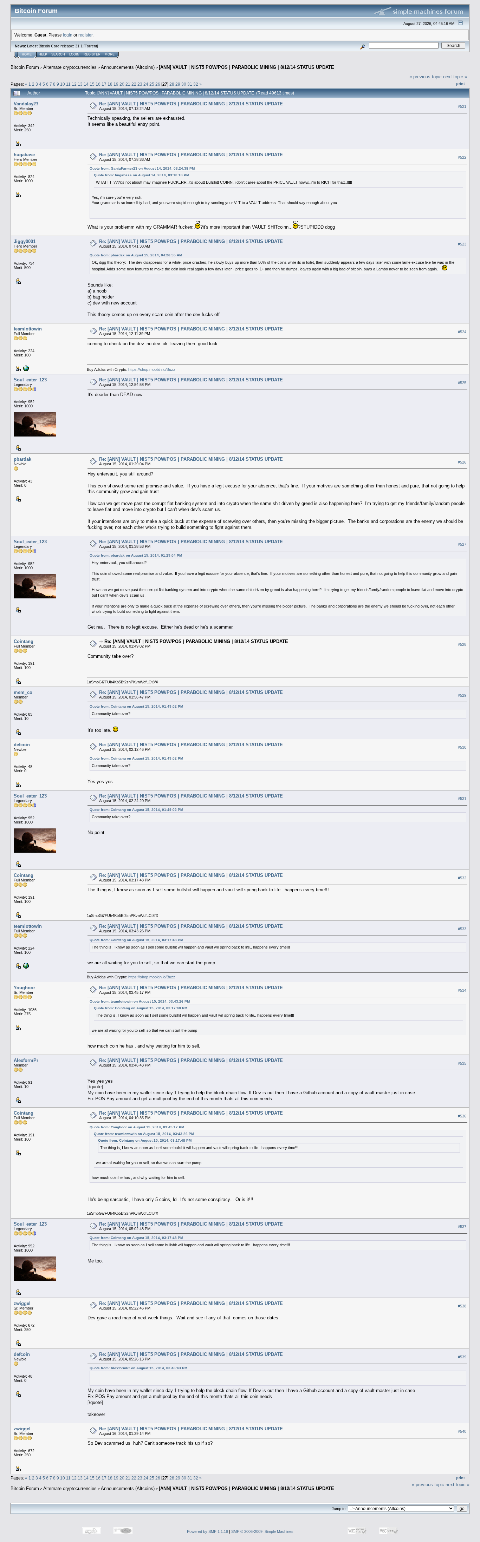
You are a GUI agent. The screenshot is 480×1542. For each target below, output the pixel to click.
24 (145, 84)
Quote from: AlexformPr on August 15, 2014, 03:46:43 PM (138, 1368)
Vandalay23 (26, 103)
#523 (462, 244)
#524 (462, 332)
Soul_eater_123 (30, 379)
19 (115, 84)
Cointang (23, 641)
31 (189, 84)
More (110, 54)
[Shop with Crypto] (25, 368)
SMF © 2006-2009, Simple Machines (262, 1531)
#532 (462, 878)
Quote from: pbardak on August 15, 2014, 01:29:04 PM (136, 555)
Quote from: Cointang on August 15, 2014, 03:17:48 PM (136, 940)
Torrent (91, 46)
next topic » (455, 76)
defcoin (22, 744)
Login (74, 54)
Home (27, 54)
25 (151, 84)
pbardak (22, 459)
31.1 (79, 46)
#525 (462, 383)
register (85, 35)
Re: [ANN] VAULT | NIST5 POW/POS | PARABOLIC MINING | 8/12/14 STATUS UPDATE (191, 103)
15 (92, 84)
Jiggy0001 (24, 241)
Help (43, 54)
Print (460, 83)
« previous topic (425, 76)
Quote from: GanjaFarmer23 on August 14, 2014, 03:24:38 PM (142, 168)
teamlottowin (28, 329)
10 (62, 84)
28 (171, 84)
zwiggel (22, 1303)
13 (80, 84)
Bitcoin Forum (25, 67)
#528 (462, 644)
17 (104, 84)
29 (177, 84)
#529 (462, 695)
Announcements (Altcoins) (128, 67)
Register (92, 54)
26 (157, 84)
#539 (462, 1357)
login (67, 35)
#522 (462, 157)
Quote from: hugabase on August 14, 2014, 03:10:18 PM (141, 175)
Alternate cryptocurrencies (70, 67)
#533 (462, 929)
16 (98, 84)
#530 (462, 747)
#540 (462, 1431)
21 (127, 84)
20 (121, 84)
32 (195, 84)
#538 (462, 1306)
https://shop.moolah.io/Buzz (151, 369)
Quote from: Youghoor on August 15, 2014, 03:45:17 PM (137, 1127)
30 (183, 84)
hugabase (24, 154)
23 (139, 84)
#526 (462, 462)
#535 (462, 1063)
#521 (462, 106)
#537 (462, 1227)
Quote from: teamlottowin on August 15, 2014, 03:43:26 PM (140, 1001)
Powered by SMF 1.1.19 (207, 1531)
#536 (462, 1116)
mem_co (23, 692)
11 (68, 84)
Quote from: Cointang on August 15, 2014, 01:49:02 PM (136, 706)
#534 (462, 990)
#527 (462, 544)
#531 (462, 798)
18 (110, 84)
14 (86, 84)
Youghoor (24, 987)
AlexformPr (26, 1060)
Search (58, 54)
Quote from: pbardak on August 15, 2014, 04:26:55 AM (136, 255)
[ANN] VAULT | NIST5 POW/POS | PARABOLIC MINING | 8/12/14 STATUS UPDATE (246, 67)
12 (74, 84)
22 (133, 84)
